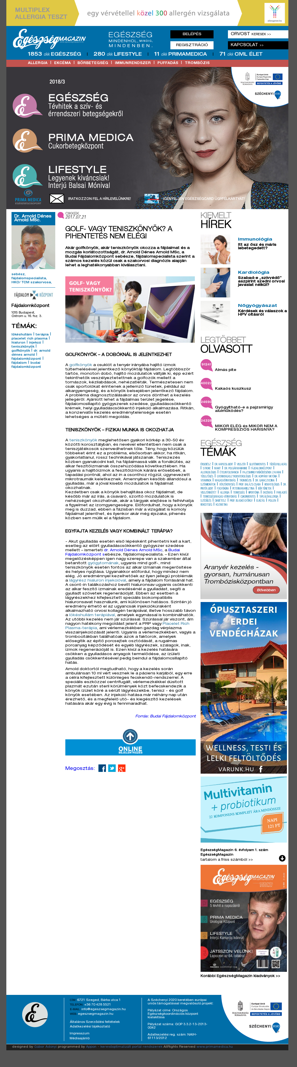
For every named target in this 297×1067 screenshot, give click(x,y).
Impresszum (80, 1033)
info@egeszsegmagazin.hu (103, 1009)
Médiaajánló (80, 1038)
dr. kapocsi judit (224, 464)
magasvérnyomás (225, 480)
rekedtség (206, 505)
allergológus (208, 472)
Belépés (192, 34)
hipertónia (253, 493)
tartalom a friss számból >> (227, 860)
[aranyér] (244, 598)
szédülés (206, 501)
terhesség (239, 493)
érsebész (206, 464)
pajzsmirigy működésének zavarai (262, 472)
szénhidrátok (208, 484)
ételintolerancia (229, 472)
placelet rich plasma (29, 338)
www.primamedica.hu (215, 1047)
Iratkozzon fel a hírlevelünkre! (99, 199)
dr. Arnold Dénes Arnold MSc (133, 550)
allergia (37, 63)
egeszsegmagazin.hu (95, 1014)
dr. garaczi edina (265, 480)
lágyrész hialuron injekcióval (97, 581)
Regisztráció (192, 45)
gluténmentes (257, 464)
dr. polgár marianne (235, 468)
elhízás (260, 501)
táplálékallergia (268, 497)
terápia (42, 334)
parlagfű (282, 493)
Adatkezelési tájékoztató (90, 1026)
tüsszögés (207, 476)
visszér (241, 464)
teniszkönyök (23, 347)
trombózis (197, 63)
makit (217, 468)
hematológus (271, 484)
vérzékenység (227, 484)
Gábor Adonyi (45, 1047)
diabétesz (220, 501)
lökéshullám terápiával (92, 615)
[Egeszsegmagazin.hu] (85, 39)
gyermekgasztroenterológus (234, 476)
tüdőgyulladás (278, 464)
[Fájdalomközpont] (33, 295)
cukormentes (248, 497)
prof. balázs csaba (250, 484)
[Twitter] (112, 768)
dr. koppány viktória (266, 476)
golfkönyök (21, 351)
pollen (272, 501)
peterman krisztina (243, 488)
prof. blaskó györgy (241, 501)
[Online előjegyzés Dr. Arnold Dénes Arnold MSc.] (130, 755)
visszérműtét (208, 493)
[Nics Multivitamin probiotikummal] (244, 842)
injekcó (35, 343)
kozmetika (222, 505)
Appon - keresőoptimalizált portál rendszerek (124, 1047)
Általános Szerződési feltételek (95, 1022)
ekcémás (268, 493)
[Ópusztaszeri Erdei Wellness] (244, 773)
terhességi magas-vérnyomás (220, 497)
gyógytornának (103, 563)
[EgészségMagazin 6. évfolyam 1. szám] (244, 919)
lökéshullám (22, 334)
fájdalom (19, 363)
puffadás (167, 63)
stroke (207, 468)
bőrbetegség (92, 63)
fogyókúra (223, 488)
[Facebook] (102, 768)
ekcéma (62, 63)
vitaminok (206, 480)
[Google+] (121, 768)
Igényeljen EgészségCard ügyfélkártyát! (204, 199)
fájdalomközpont (26, 359)
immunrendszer (133, 63)
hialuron (18, 343)
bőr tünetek (264, 488)
